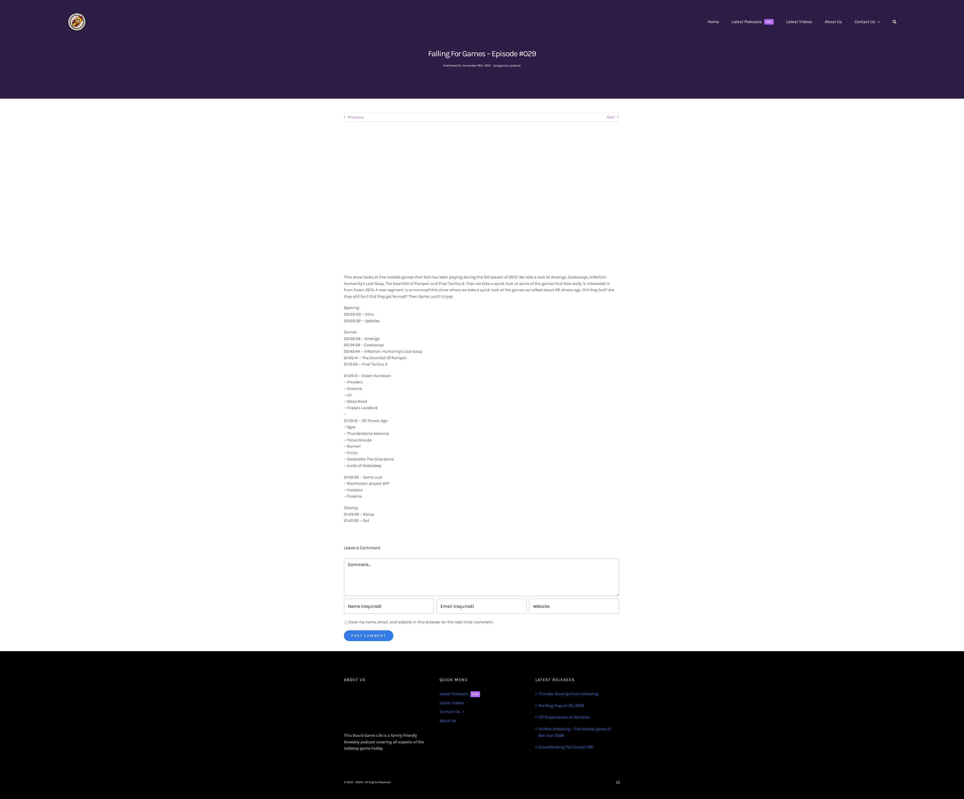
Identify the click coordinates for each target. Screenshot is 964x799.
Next (611, 117)
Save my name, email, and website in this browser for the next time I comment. (421, 622)
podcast (515, 65)
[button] (894, 21)
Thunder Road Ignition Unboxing (568, 693)
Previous (356, 117)
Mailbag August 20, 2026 (561, 705)
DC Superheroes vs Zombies (564, 717)
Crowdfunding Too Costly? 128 (565, 747)
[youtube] (618, 782)
